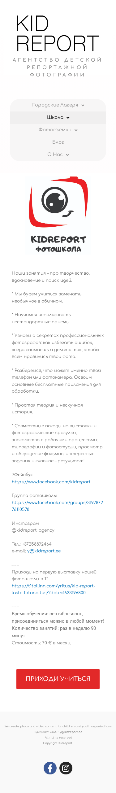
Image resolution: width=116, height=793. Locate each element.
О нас (55, 154)
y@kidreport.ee (44, 551)
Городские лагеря (55, 105)
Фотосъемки (55, 130)
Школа (55, 117)
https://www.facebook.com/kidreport (51, 482)
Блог (58, 142)
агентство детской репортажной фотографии (58, 68)
